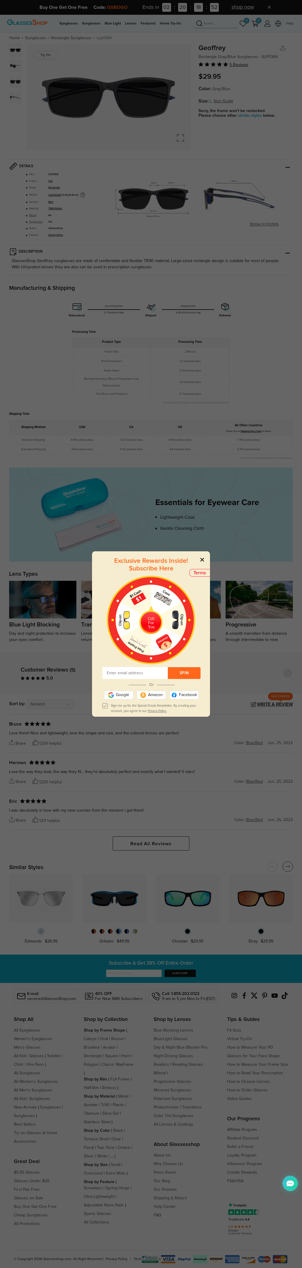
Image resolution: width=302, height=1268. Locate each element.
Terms (199, 572)
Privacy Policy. (157, 711)
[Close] (202, 559)
